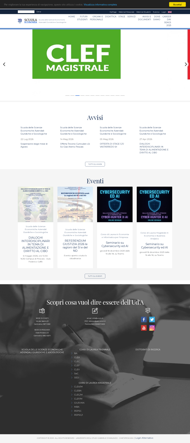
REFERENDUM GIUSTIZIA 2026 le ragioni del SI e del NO (75, 245)
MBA (76, 407)
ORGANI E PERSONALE (96, 18)
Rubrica (156, 12)
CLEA (77, 357)
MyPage (113, 12)
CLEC (77, 361)
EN (169, 12)
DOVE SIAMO (156, 18)
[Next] (185, 64)
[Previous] (4, 64)
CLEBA (78, 390)
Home (71, 16)
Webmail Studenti (143, 12)
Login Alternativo (144, 438)
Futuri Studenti (82, 18)
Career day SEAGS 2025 (166, 21)
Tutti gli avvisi (95, 164)
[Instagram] (152, 327)
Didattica (110, 16)
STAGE (122, 16)
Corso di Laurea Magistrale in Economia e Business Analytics (154, 236)
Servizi (131, 16)
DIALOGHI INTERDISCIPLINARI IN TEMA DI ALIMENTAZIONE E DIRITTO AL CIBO (35, 244)
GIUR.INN (79, 402)
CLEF (77, 365)
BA (75, 353)
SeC (76, 373)
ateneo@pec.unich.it (97, 321)
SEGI (76, 377)
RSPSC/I (78, 415)
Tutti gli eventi (95, 276)
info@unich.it (97, 318)
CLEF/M (78, 398)
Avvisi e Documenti (144, 18)
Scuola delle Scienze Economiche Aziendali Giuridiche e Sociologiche (34, 130)
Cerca (38, 12)
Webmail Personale (126, 12)
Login (164, 12)
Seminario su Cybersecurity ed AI (115, 244)
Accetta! (177, 4)
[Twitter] (152, 319)
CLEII (77, 369)
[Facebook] (144, 319)
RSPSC (78, 411)
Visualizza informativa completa (100, 4)
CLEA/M (78, 386)
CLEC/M (78, 394)
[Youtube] (144, 327)
